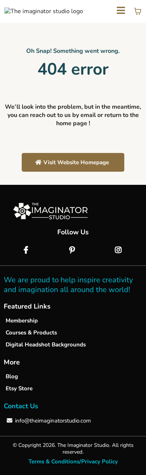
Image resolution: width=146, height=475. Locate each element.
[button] (121, 11)
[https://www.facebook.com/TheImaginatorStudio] (27, 250)
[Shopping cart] (138, 11)
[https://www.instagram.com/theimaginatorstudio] (119, 250)
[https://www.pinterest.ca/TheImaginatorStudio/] (73, 250)
